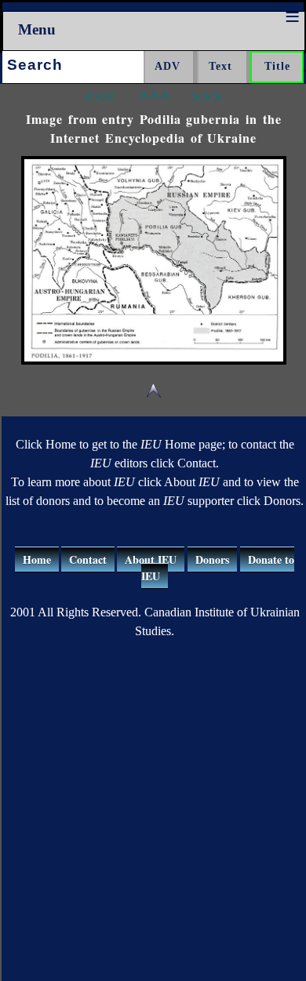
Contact (88, 559)
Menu (37, 29)
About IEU (151, 559)
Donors (212, 559)
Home (37, 559)
